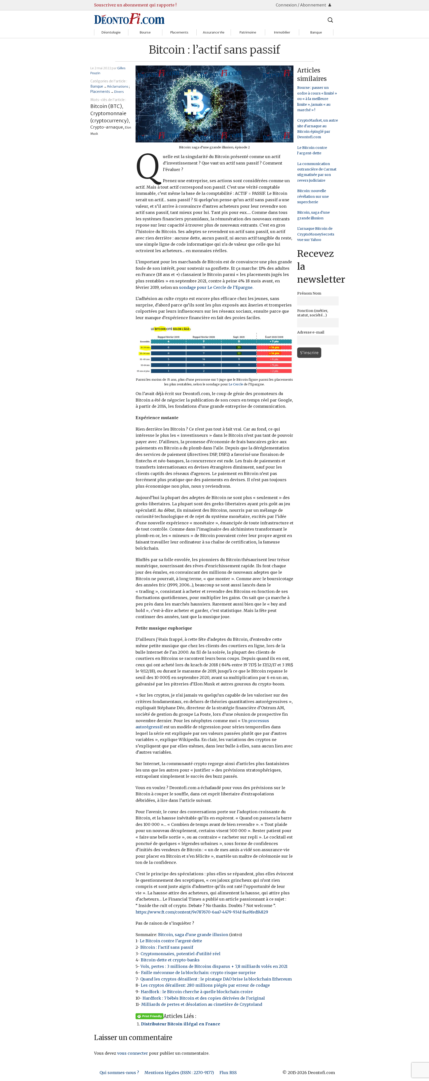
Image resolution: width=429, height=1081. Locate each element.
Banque (316, 32)
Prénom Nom (309, 293)
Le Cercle (236, 384)
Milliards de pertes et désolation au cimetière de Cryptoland (201, 1004)
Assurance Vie (213, 32)
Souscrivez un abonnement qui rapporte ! (135, 4)
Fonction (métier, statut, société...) (312, 312)
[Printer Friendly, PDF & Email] (149, 1016)
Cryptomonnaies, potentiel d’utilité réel (180, 953)
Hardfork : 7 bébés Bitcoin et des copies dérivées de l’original (204, 998)
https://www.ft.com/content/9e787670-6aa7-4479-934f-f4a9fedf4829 (202, 912)
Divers (119, 92)
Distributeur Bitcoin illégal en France (180, 1023)
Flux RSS (228, 1072)
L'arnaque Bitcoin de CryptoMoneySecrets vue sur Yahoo (315, 234)
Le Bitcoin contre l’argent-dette (171, 940)
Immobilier (282, 32)
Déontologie (111, 32)
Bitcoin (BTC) (106, 106)
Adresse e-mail (310, 332)
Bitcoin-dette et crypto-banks (170, 959)
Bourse (145, 32)
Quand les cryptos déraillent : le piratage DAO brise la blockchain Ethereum (216, 979)
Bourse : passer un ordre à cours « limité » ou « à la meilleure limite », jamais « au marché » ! (317, 98)
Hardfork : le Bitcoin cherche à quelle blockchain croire (197, 991)
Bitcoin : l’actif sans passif (166, 947)
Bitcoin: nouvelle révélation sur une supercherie (313, 196)
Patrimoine (248, 32)
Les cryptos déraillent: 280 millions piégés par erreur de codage (205, 985)
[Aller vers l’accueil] (129, 18)
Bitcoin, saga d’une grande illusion (193, 934)
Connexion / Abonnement (301, 4)
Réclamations (117, 86)
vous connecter (132, 1053)
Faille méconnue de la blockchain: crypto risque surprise (198, 972)
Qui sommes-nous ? (119, 1072)
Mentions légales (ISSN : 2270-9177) (179, 1072)
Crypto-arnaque (106, 127)
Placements (179, 32)
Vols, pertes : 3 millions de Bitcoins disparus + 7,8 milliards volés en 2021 (214, 966)
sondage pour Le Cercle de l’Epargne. (216, 287)
